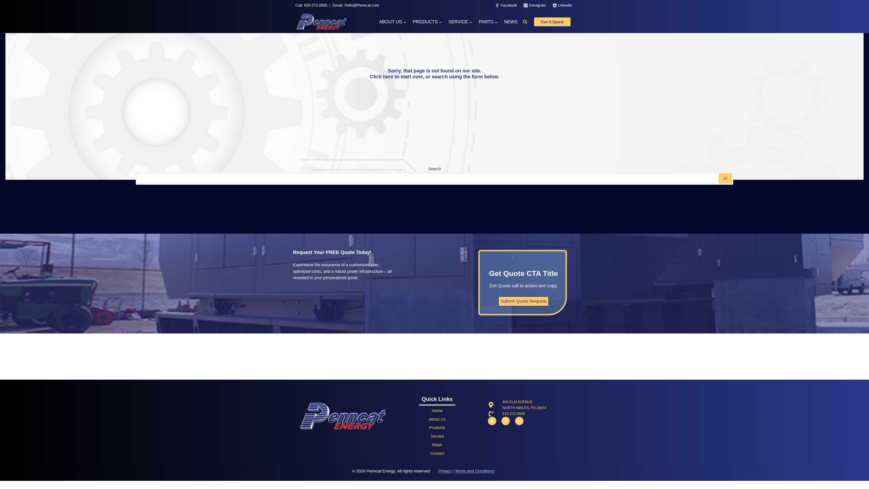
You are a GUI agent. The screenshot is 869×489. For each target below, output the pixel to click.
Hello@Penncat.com (361, 5)
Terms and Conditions (474, 471)
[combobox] (426, 178)
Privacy (444, 471)
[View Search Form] (525, 22)
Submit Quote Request (524, 301)
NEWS (511, 21)
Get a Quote (552, 21)
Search (434, 169)
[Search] (725, 178)
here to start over (403, 76)
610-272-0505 (315, 5)
